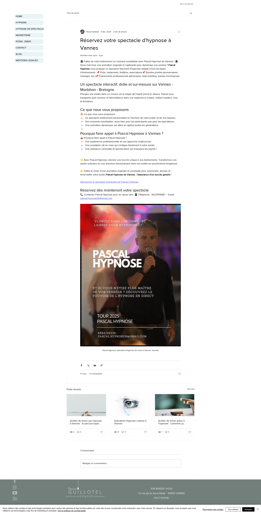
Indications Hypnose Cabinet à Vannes (130, 422)
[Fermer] (257, 509)
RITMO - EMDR (23, 41)
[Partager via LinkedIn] (95, 365)
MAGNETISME (23, 35)
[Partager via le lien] (101, 365)
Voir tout (190, 389)
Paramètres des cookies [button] (213, 509)
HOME (19, 16)
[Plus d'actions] (179, 31)
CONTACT (21, 47)
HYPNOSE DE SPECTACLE (30, 29)
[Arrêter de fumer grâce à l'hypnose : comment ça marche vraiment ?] (174, 405)
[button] (191, 13)
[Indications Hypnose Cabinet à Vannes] (130, 405)
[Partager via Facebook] (81, 365)
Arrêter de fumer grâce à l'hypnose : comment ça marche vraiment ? (171, 422)
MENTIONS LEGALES (27, 60)
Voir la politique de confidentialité (72, 510)
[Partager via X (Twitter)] (88, 365)
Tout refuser (233, 509)
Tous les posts (73, 13)
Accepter (248, 509)
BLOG (19, 54)
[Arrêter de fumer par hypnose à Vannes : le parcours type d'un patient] (86, 405)
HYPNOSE (21, 22)
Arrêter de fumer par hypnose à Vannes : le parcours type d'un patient (86, 422)
